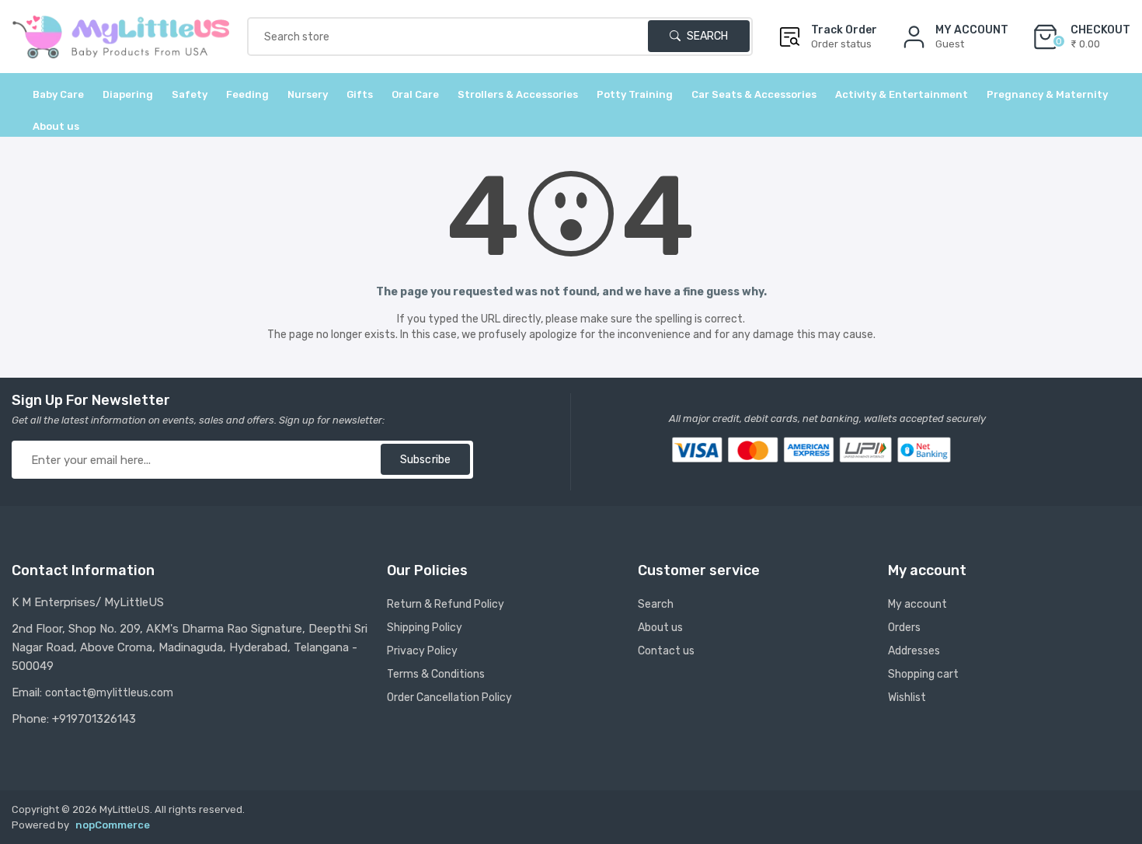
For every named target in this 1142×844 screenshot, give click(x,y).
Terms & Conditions (436, 674)
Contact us (666, 650)
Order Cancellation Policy (449, 697)
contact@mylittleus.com (109, 692)
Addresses (914, 650)
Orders (904, 627)
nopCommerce (112, 825)
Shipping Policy (424, 627)
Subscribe (425, 459)
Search (706, 36)
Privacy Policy (422, 650)
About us (56, 126)
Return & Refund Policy (445, 604)
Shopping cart (923, 674)
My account (917, 604)
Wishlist (907, 697)
